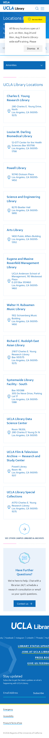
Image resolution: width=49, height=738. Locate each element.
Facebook (9, 637)
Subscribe (38, 693)
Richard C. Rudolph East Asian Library (23, 343)
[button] (13, 8)
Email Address (10, 692)
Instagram (20, 637)
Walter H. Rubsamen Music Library (20, 307)
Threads (39, 637)
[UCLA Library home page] (13, 8)
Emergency (8, 709)
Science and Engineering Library (23, 199)
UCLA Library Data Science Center (19, 421)
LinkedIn (30, 637)
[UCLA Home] (6, 2)
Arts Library (15, 230)
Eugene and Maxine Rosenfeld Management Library (23, 263)
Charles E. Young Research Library (18, 98)
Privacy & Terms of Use (12, 723)
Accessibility (8, 716)
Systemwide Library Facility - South (20, 382)
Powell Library (16, 168)
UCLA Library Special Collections (21, 494)
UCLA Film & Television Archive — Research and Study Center (23, 456)
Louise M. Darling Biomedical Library (19, 134)
